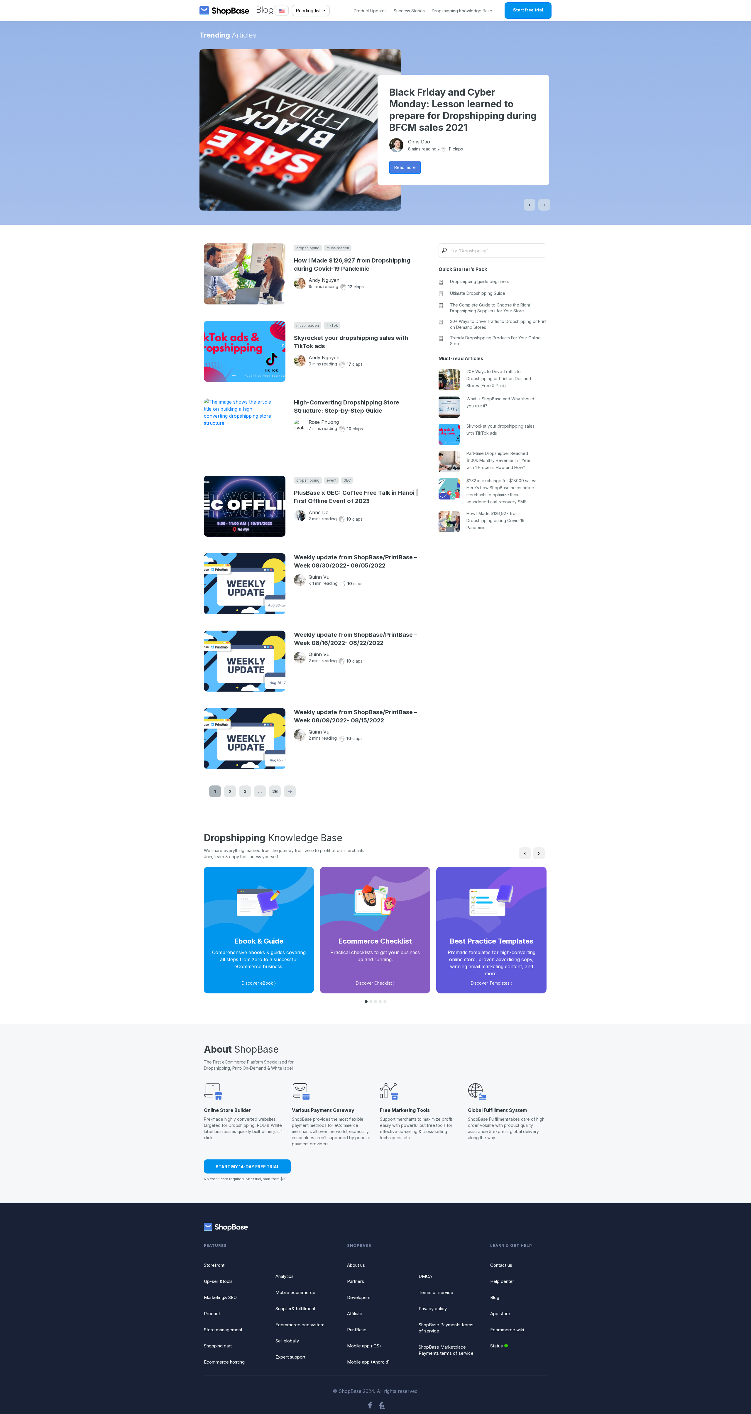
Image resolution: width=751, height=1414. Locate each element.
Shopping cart (218, 1346)
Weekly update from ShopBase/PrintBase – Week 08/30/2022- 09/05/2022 (355, 561)
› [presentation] (544, 205)
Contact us (501, 1265)
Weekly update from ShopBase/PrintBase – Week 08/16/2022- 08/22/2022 (355, 638)
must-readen (338, 248)
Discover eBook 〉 (259, 983)
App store (500, 1313)
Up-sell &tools (218, 1281)
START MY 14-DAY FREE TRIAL (247, 1166)
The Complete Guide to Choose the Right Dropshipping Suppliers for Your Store (490, 307)
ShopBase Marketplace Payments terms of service (446, 1350)
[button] (366, 1001)
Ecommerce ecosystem (299, 1324)
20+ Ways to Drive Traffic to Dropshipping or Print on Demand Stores (498, 324)
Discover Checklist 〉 (375, 983)
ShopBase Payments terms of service (446, 1328)
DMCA (425, 1276)
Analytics (284, 1276)
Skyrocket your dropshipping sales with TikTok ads (351, 342)
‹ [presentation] (529, 205)
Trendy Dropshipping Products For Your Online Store (495, 340)
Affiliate (354, 1313)
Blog (494, 1297)
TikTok (332, 325)
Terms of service (436, 1292)
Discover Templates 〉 (491, 983)
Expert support (290, 1357)
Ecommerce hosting (224, 1362)
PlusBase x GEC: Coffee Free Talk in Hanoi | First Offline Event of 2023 (356, 496)
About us (356, 1265)
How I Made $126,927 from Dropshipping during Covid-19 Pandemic (352, 264)
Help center (502, 1281)
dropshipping (307, 248)
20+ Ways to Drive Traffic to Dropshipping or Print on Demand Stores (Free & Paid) (498, 378)
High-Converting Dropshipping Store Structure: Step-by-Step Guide (346, 406)
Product (212, 1313)
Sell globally (287, 1341)
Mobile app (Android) (368, 1362)
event (331, 480)
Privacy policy (433, 1308)
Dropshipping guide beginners (479, 281)
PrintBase (356, 1329)
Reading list (309, 10)
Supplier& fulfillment (295, 1308)
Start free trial (528, 9)
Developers (359, 1297)
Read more (405, 167)
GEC (347, 480)
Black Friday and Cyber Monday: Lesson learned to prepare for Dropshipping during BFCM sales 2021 (463, 110)
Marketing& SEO (220, 1297)
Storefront (214, 1265)
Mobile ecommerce (295, 1292)
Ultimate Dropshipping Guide (477, 293)
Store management (223, 1329)
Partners (355, 1281)
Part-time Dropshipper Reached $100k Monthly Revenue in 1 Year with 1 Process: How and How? (498, 460)
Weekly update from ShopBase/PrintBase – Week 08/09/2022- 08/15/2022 (355, 716)
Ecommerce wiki (507, 1329)
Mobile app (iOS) (364, 1346)
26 (275, 791)
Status (496, 1346)
